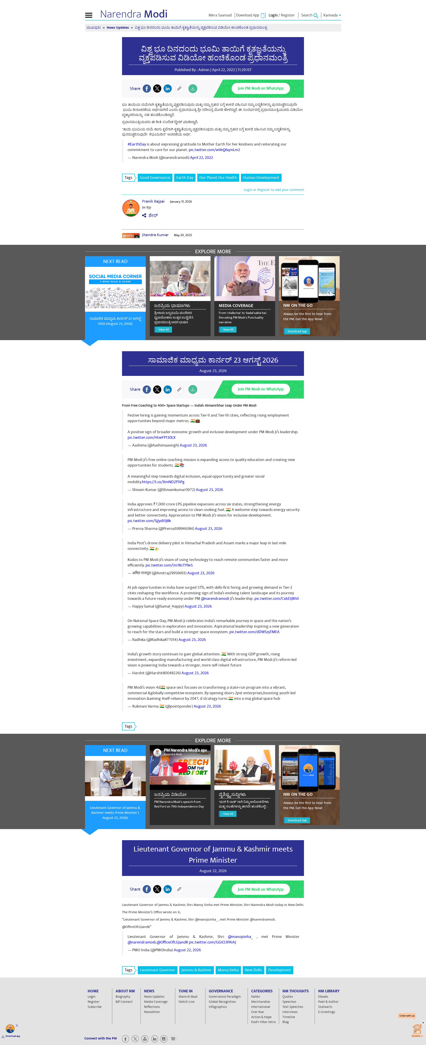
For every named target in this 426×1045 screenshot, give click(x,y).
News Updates (118, 28)
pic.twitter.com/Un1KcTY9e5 (169, 565)
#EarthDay (137, 144)
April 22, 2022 (201, 157)
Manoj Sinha (228, 970)
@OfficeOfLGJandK (172, 942)
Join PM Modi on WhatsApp (261, 88)
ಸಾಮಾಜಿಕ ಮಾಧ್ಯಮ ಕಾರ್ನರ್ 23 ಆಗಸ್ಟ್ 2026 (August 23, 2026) (115, 321)
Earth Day (184, 177)
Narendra (134, 14)
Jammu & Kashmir (196, 970)
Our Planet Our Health (218, 177)
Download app (13, 1036)
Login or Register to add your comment (274, 190)
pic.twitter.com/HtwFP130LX (152, 437)
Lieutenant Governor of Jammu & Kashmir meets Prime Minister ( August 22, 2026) (115, 813)
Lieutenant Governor (157, 970)
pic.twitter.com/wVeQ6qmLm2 (214, 150)
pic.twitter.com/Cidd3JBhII (276, 598)
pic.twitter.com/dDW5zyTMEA (254, 632)
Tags (128, 177)
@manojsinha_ (240, 936)
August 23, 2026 (193, 445)
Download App (297, 331)
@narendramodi (215, 598)
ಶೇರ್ (152, 215)
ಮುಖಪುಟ (94, 28)
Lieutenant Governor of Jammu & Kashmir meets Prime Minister (213, 855)
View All (164, 329)
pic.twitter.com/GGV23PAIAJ (212, 942)
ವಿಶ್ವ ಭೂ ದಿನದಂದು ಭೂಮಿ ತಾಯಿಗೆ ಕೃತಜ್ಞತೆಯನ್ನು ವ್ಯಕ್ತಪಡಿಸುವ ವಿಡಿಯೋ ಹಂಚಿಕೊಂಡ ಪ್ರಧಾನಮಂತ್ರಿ (213, 53)
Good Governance (155, 177)
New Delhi (253, 970)
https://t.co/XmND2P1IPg (163, 482)
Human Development (261, 177)
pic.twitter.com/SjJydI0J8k (149, 521)
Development (279, 970)
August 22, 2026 (187, 950)
